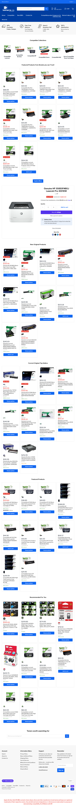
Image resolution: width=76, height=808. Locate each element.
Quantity (43, 204)
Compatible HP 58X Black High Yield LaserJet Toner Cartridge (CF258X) (10, 504)
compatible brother (25, 92)
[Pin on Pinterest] (60, 234)
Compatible (10, 15)
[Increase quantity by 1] (54, 207)
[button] (67, 9)
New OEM (20, 15)
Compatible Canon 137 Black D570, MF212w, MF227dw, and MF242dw (28, 575)
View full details (56, 228)
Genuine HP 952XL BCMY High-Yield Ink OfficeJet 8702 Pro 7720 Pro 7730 (10, 626)
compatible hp (6, 507)
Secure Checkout (24, 764)
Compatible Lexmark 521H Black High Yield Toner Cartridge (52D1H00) (10, 93)
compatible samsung (62, 542)
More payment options (56, 215)
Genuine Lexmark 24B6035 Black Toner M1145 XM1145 (46, 311)
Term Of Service (24, 760)
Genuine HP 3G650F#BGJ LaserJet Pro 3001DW (56, 189)
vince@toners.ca (43, 770)
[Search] (46, 8)
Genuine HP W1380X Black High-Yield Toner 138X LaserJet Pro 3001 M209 (10, 302)
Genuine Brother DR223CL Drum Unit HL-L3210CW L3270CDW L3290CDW (10, 463)
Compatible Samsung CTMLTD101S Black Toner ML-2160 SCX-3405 (65, 539)
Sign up (60, 770)
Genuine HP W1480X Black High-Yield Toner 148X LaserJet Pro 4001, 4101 (10, 267)
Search (4, 754)
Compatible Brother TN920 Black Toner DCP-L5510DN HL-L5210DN (65, 89)
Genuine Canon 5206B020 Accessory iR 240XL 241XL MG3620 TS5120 (10, 676)
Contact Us (29, 15)
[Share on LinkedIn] (58, 234)
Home (3, 15)
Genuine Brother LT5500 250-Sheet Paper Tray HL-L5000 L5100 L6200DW (28, 458)
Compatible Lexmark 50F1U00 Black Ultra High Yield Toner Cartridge (28, 713)
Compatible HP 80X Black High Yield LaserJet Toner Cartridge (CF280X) (28, 504)
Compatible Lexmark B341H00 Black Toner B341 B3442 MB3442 (64, 130)
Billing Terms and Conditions (27, 762)
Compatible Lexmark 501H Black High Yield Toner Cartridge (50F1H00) (10, 713)
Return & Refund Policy (26, 756)
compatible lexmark (7, 96)
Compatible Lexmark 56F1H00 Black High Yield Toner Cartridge (10, 167)
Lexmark (23, 277)
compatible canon (25, 578)
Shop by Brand (5, 1)
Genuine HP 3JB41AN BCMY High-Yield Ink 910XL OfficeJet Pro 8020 (47, 625)
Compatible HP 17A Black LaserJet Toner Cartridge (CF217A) (28, 542)
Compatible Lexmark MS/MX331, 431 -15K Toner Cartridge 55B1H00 (47, 130)
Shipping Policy (24, 758)
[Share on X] (55, 234)
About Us (4, 19)
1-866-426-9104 (43, 767)
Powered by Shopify (6, 788)
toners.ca (42, 133)
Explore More (38, 181)
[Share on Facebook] (53, 234)
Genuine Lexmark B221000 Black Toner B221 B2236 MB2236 (65, 308)
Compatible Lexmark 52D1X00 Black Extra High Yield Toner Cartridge (28, 669)
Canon (59, 635)
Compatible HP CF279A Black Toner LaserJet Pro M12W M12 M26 (46, 542)
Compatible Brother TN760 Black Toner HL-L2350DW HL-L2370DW (28, 89)
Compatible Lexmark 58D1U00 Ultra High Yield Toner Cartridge (10, 130)
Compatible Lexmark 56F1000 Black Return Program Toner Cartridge (28, 164)
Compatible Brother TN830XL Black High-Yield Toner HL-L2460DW (47, 89)
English (71, 1)
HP (57, 193)
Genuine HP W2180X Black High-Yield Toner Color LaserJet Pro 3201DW (47, 264)
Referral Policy (24, 767)
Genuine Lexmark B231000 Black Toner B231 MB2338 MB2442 (65, 422)
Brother (5, 396)
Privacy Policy (24, 754)
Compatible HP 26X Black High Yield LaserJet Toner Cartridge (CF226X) (47, 504)
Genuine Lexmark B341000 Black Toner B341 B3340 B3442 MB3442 (47, 431)
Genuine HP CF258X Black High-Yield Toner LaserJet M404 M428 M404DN (28, 394)
